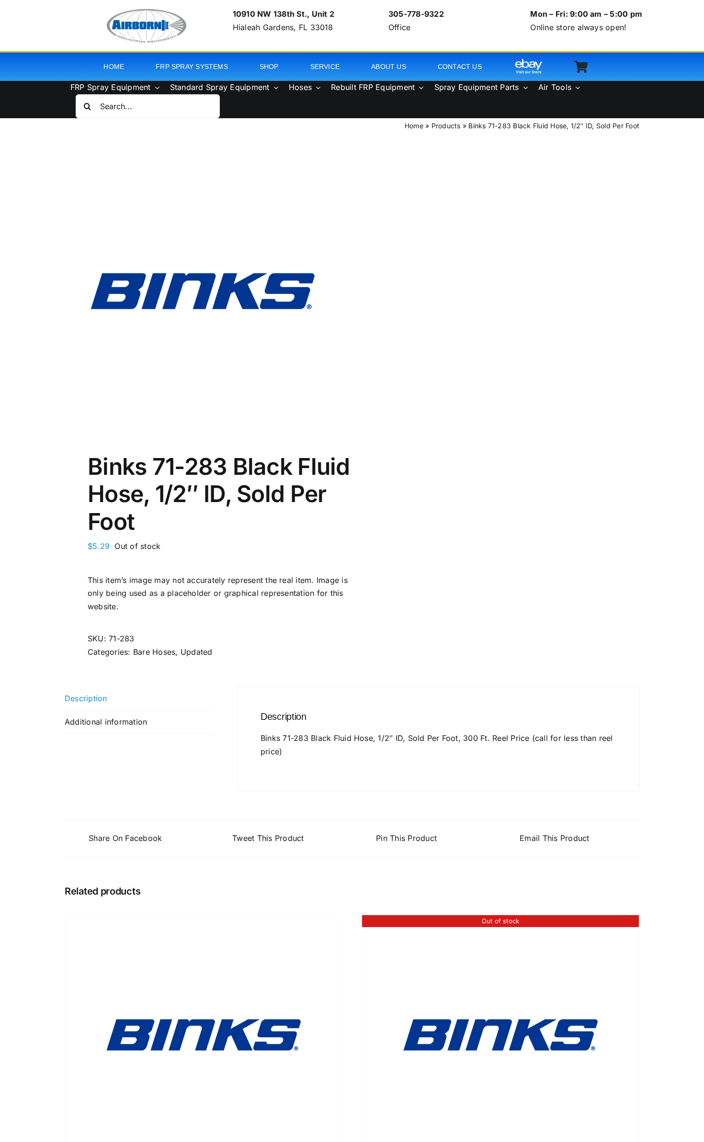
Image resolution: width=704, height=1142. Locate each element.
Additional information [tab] (106, 722)
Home (414, 126)
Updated (197, 652)
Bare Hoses (154, 652)
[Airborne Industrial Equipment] (146, 13)
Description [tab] (86, 698)
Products (446, 126)
